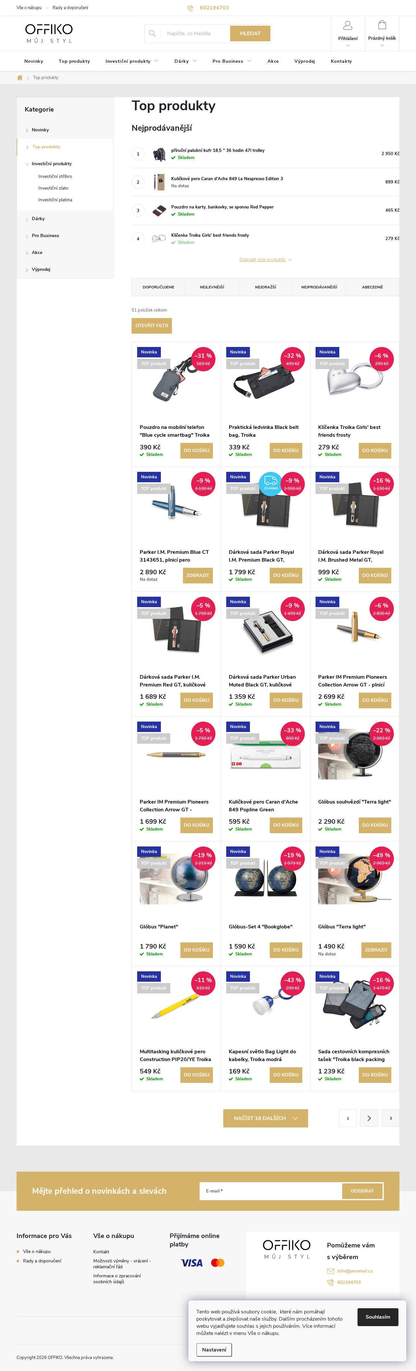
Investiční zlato (53, 188)
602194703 (349, 1282)
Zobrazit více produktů (263, 260)
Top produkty (46, 147)
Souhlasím (378, 1317)
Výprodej (41, 269)
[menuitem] (34, 61)
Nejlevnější (212, 287)
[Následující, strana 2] (369, 1118)
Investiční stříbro (55, 176)
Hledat (250, 33)
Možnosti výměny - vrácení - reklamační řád (122, 1264)
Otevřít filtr (152, 326)
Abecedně (372, 287)
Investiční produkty (52, 164)
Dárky (38, 219)
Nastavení (214, 1349)
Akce (37, 252)
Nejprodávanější (319, 287)
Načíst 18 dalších (260, 1118)
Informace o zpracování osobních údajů (117, 1279)
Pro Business (45, 236)
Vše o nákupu (29, 8)
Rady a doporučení (70, 8)
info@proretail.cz (355, 1271)
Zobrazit (198, 575)
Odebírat (362, 1191)
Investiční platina (55, 200)
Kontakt (101, 1252)
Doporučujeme (158, 287)
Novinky (40, 130)
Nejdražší (265, 287)
